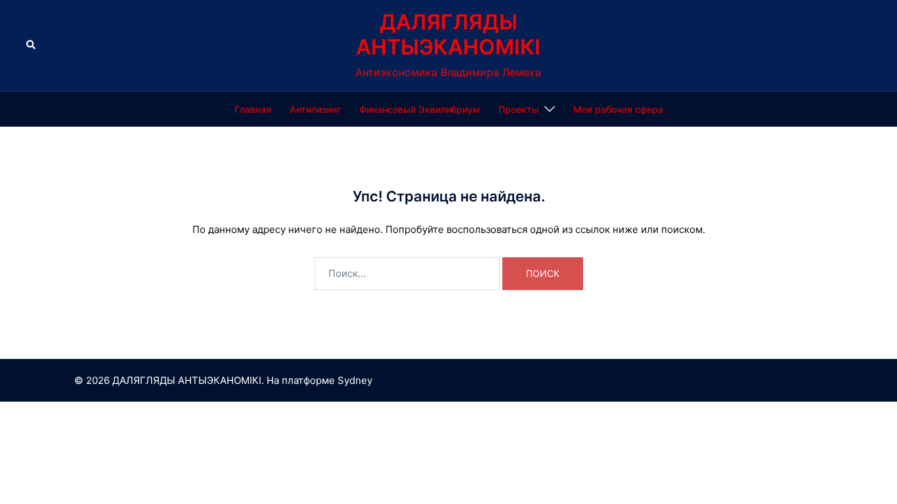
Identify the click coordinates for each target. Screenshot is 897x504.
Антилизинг (315, 109)
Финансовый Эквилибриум (419, 109)
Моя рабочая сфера (618, 109)
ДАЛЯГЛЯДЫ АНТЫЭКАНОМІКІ (448, 34)
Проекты (518, 109)
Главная (252, 109)
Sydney (355, 380)
